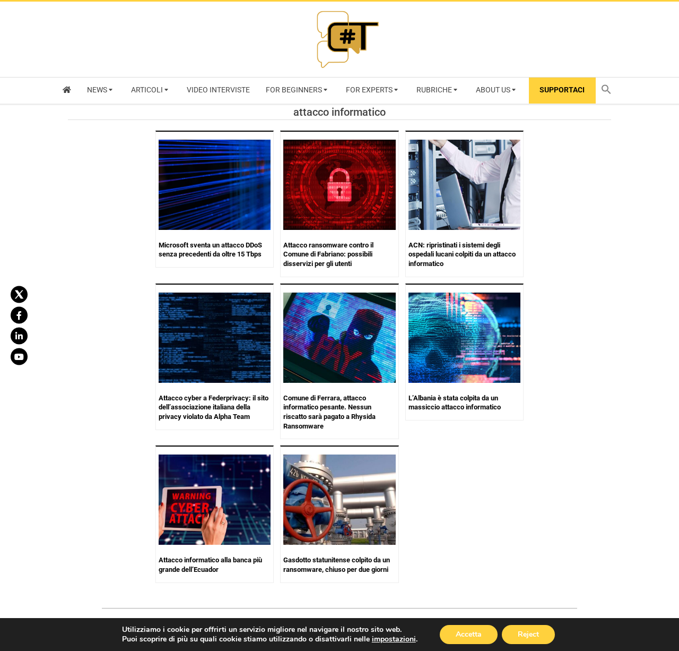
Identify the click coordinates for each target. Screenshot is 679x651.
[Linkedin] (19, 336)
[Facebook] (19, 315)
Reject (528, 634)
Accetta (469, 634)
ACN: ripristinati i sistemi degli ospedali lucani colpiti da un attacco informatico (462, 254)
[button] (609, 90)
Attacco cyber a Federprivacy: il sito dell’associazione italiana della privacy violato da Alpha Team (213, 407)
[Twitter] (19, 294)
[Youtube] (19, 356)
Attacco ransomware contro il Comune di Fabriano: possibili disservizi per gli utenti (328, 254)
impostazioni (394, 639)
